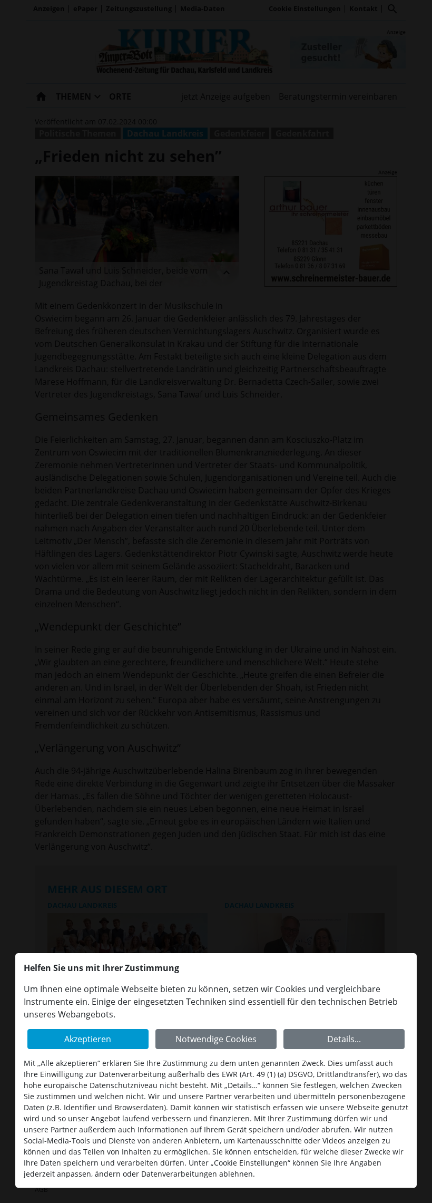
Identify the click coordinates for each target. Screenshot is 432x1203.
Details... (344, 1039)
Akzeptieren (87, 1039)
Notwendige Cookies (216, 1039)
